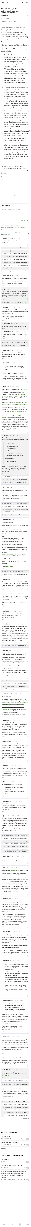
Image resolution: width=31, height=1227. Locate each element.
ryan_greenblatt (8, 1179)
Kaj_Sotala (6, 611)
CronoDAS (6, 363)
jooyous (5, 816)
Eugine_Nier (6, 931)
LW (7, 2)
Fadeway (5, 898)
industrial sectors (9, 702)
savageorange (7, 435)
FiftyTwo (5, 307)
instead (7, 890)
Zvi (4, 1161)
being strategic (15, 559)
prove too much (14, 870)
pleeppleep (6, 801)
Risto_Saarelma (7, 276)
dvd (5, 1167)
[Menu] (3, 2)
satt (4, 867)
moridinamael (7, 741)
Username (6, 720)
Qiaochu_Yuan (7, 289)
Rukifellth (6, 579)
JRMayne (5, 650)
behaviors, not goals (7, 554)
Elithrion (5, 782)
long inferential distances (15, 297)
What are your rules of (9, 10)
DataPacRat (5, 15)
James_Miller (6, 488)
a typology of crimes (18, 704)
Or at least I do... (6, 1075)
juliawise (5, 765)
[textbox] (15, 211)
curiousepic (7, 323)
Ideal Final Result (15, 411)
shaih (4, 1036)
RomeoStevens (7, 519)
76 (11, 21)
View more (3, 1148)
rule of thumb (9, 566)
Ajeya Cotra (15, 1179)
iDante (5, 238)
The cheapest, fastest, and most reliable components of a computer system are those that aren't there (15, 404)
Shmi (4, 386)
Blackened (6, 960)
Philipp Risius (7, 332)
